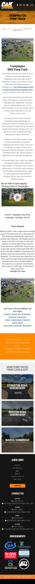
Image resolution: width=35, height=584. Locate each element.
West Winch (27, 326)
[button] (32, 5)
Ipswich (14, 323)
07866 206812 (18, 510)
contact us (25, 352)
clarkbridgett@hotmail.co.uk (19, 512)
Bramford (7, 314)
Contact (17, 486)
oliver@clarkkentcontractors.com (18, 529)
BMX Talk (17, 479)
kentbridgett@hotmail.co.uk (18, 520)
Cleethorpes (21, 317)
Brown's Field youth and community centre (18, 90)
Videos (17, 465)
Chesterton (12, 317)
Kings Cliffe (8, 326)
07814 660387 (18, 518)
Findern (7, 320)
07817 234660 (18, 527)
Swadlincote (17, 326)
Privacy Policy (17, 477)
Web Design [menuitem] (26, 577)
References (17, 468)
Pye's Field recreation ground (23, 87)
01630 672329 (18, 501)
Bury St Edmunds (24, 314)
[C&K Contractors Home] (7, 5)
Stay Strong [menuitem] (16, 577)
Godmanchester (16, 320)
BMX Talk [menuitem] (7, 577)
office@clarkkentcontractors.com (18, 503)
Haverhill (26, 320)
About (17, 474)
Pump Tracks (17, 29)
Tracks (9, 29)
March (20, 323)
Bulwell (14, 314)
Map (17, 471)
